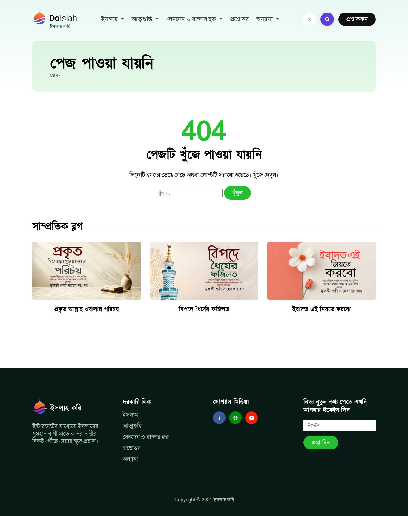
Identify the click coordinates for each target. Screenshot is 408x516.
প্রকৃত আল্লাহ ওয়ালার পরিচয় (86, 309)
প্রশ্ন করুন (357, 19)
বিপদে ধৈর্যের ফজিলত (204, 309)
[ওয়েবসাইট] (235, 417)
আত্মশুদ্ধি (142, 19)
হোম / (55, 75)
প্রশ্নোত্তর (239, 19)
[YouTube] (251, 417)
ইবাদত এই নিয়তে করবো (321, 309)
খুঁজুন (237, 193)
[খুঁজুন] (327, 19)
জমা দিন (321, 442)
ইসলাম (109, 19)
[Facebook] (219, 417)
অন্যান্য (264, 19)
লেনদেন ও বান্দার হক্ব (191, 19)
